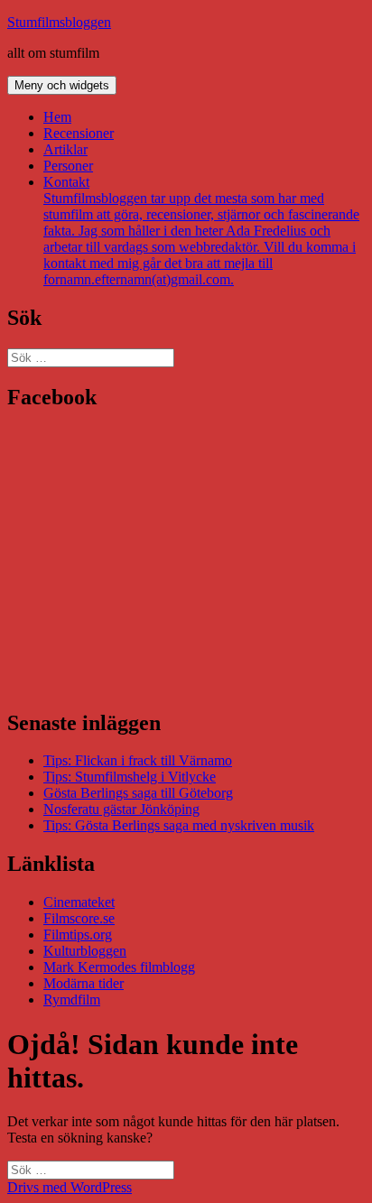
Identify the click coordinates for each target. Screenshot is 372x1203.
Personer (68, 165)
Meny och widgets (61, 85)
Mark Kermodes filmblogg (119, 967)
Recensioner (78, 133)
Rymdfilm (71, 999)
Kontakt (201, 230)
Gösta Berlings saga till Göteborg (138, 792)
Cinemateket (79, 902)
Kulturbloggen (84, 950)
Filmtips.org (77, 934)
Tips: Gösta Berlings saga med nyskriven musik (178, 825)
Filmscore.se (79, 918)
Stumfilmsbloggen (59, 22)
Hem (57, 117)
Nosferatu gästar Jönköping (121, 809)
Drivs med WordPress (69, 1187)
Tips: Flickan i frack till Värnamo (137, 760)
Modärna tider (83, 983)
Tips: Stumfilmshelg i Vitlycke (129, 776)
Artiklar (65, 149)
